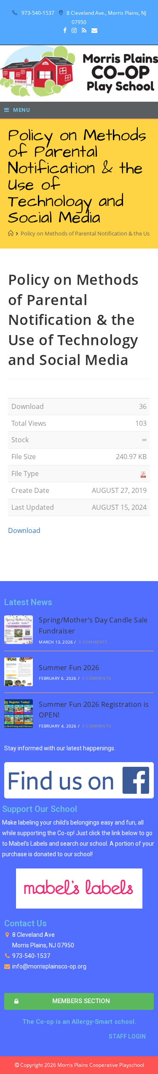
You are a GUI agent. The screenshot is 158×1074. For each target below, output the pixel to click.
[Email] (93, 30)
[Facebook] (65, 30)
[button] (79, 1001)
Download (24, 530)
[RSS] (84, 30)
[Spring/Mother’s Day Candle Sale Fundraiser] (18, 629)
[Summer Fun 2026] (18, 671)
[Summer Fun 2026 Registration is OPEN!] (18, 713)
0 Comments (93, 642)
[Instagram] (74, 30)
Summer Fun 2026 (69, 667)
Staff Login (127, 1036)
